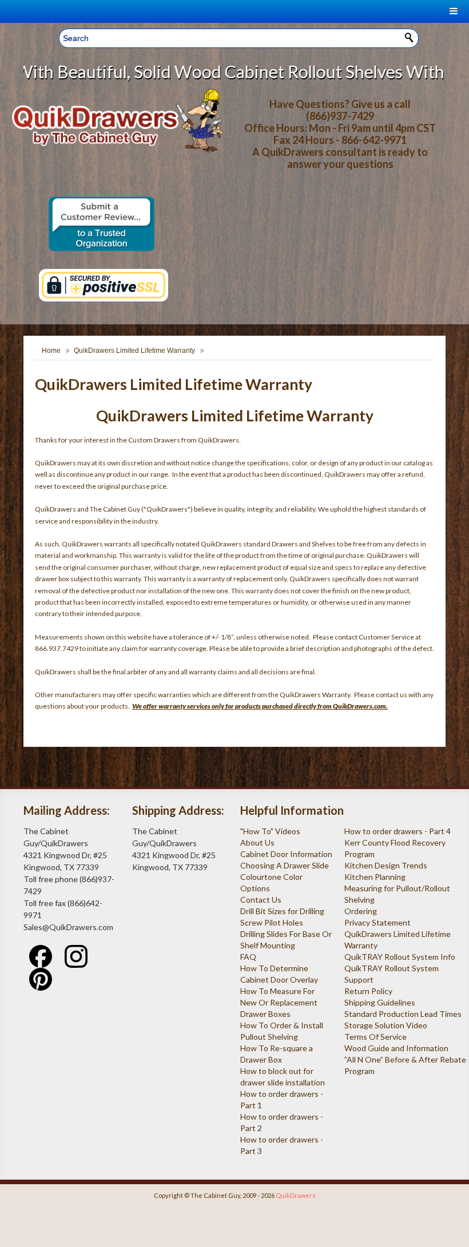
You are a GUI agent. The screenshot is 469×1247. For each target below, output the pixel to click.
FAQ (248, 957)
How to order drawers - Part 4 (397, 831)
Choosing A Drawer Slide (284, 865)
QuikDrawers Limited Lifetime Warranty (134, 351)
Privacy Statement (377, 922)
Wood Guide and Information (396, 1048)
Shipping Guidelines (379, 1002)
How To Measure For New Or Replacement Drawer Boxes (278, 1002)
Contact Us (260, 899)
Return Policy (368, 991)
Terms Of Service (375, 1036)
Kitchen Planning (375, 877)
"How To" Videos (270, 831)
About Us (257, 842)
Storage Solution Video (385, 1025)
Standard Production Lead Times (403, 1014)
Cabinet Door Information (286, 854)
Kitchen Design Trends (385, 865)
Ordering (360, 911)
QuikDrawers (296, 1195)
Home (51, 351)
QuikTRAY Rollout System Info (399, 957)
